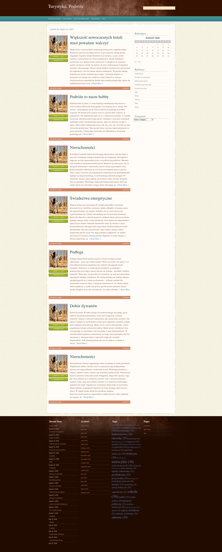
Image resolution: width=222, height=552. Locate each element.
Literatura (52, 516)
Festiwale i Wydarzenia (56, 432)
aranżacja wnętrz (133, 425)
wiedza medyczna (122, 505)
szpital (124, 496)
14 (152, 50)
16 (163, 50)
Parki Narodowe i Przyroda (57, 444)
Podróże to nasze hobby (89, 96)
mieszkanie (121, 458)
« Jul (134, 62)
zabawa (116, 510)
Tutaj (136, 92)
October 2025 (85, 463)
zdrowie (120, 517)
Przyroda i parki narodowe (57, 450)
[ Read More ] (96, 83)
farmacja (126, 444)
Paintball (52, 528)
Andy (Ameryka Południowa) (58, 504)
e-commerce (131, 441)
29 (158, 56)
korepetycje (117, 450)
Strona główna (54, 19)
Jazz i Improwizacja (55, 510)
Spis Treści (67, 19)
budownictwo (122, 434)
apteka (122, 425)
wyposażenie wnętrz (133, 507)
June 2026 (84, 433)
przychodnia (120, 478)
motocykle (123, 461)
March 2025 (84, 489)
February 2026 (85, 448)
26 (142, 56)
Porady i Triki (53, 426)
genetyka (120, 446)
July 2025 (84, 474)
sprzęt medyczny (121, 487)
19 (142, 53)
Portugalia (52, 468)
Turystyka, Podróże (66, 6)
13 (147, 50)
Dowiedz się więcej (141, 88)
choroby (120, 438)
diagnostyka (134, 438)
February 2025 (85, 493)
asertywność (117, 428)
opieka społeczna (128, 468)
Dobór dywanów (83, 305)
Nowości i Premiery (55, 486)
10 (168, 47)
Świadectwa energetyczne (91, 198)
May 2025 (84, 481)
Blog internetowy (81, 19)
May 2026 (84, 437)
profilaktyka (121, 474)
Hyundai (52, 456)
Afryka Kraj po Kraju (56, 540)
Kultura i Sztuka (54, 438)
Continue (126, 88)
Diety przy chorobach (55, 474)
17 (168, 50)
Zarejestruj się (139, 73)
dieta (115, 442)
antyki (115, 425)
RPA (50, 462)
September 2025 (86, 466)
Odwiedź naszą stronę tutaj (143, 85)
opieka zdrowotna (123, 471)
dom (120, 442)
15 (158, 50)
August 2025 (85, 470)
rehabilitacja (130, 484)
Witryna (137, 99)
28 (152, 56)
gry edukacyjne (133, 447)
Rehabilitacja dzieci (55, 480)
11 (137, 50)
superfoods (119, 491)
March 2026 (84, 444)
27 (147, 56)
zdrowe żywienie (127, 513)
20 (147, 53)
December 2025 (85, 455)
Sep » (139, 62)
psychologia (133, 478)
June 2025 (84, 478)
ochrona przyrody (122, 465)
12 (142, 50)
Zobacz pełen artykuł (141, 81)
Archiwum (95, 19)
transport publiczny (121, 502)
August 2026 (85, 426)
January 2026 (85, 452)
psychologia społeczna (123, 481)
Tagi (103, 19)
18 (137, 53)
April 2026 (84, 440)
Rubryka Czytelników (56, 498)
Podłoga (76, 252)
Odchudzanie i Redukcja (56, 534)
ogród (117, 468)
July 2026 (84, 429)
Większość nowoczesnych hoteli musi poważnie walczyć (96, 39)
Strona (137, 96)
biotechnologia (125, 430)
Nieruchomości (82, 147)
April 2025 (84, 485)
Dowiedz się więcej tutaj (142, 77)
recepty (118, 484)
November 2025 (86, 459)
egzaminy (117, 444)
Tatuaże (51, 522)
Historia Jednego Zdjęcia (56, 492)
